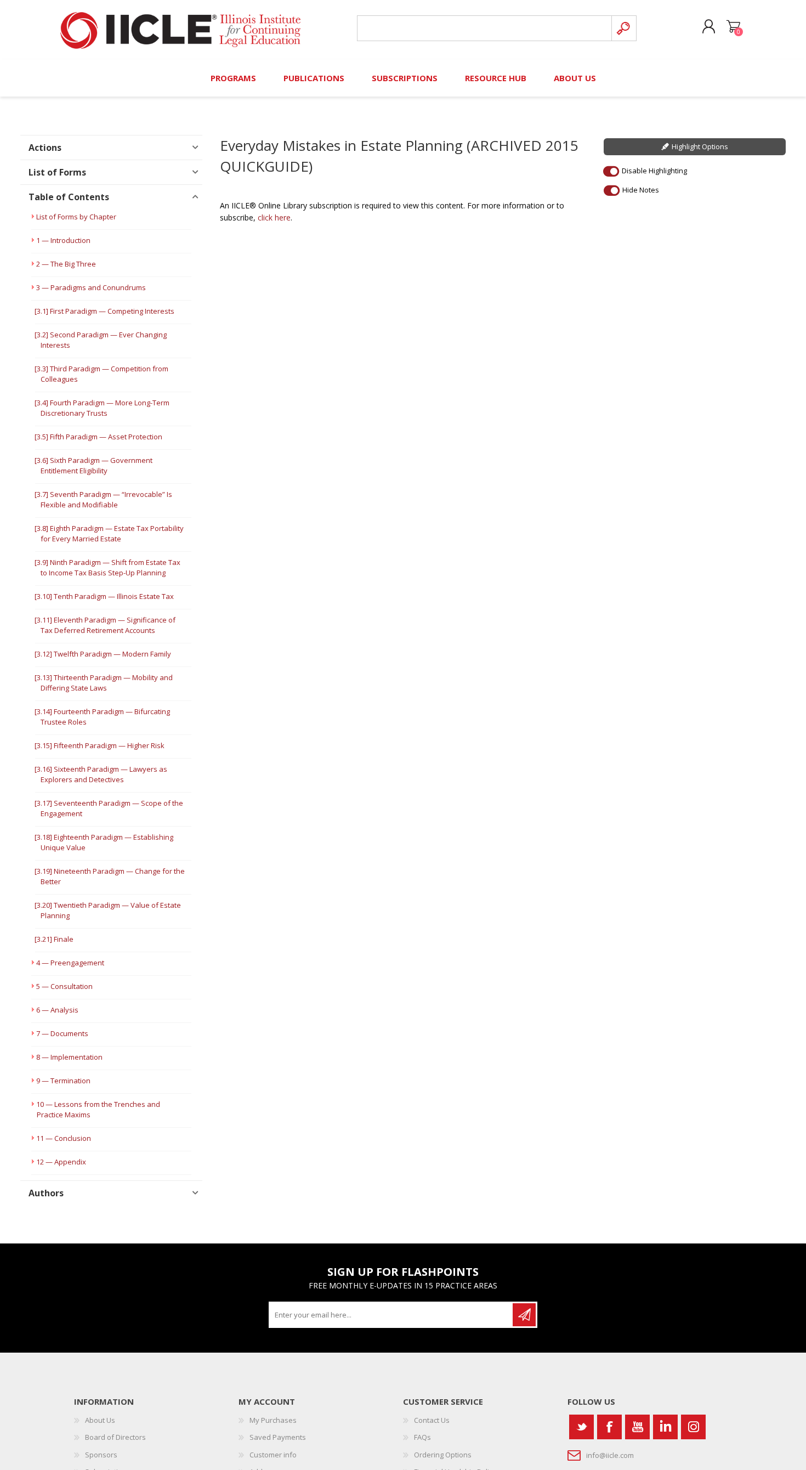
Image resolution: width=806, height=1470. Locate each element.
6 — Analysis (57, 1010)
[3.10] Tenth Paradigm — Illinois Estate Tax (104, 596)
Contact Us (432, 1420)
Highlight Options (700, 146)
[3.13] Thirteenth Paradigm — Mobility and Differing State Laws (104, 682)
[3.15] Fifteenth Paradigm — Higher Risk (99, 745)
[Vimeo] (665, 1427)
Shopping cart (733, 27)
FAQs (422, 1437)
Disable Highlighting (654, 171)
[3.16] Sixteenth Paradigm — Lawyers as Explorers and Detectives (101, 774)
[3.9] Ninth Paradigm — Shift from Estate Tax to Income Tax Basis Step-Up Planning (107, 567)
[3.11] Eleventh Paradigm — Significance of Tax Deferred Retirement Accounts (105, 625)
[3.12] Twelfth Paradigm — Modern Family (103, 654)
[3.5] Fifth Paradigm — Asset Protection (98, 437)
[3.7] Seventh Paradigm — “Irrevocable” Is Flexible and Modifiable (103, 499)
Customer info (273, 1455)
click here (274, 217)
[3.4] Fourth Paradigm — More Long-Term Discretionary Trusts (102, 408)
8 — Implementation (69, 1057)
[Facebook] (609, 1427)
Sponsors (101, 1455)
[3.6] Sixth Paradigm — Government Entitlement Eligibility (93, 465)
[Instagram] (693, 1427)
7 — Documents (62, 1033)
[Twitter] (581, 1427)
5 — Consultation (64, 986)
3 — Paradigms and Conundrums (91, 287)
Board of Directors (115, 1437)
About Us (100, 1420)
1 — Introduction (63, 240)
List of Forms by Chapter (76, 217)
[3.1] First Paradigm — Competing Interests (104, 311)
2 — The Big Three (66, 264)
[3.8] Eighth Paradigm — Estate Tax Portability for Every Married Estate (109, 533)
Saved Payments (277, 1437)
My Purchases (273, 1420)
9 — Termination (63, 1080)
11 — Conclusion (63, 1138)
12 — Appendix (61, 1162)
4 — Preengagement (70, 963)
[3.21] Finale (54, 939)
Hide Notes (640, 190)
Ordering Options (443, 1455)
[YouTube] (637, 1427)
